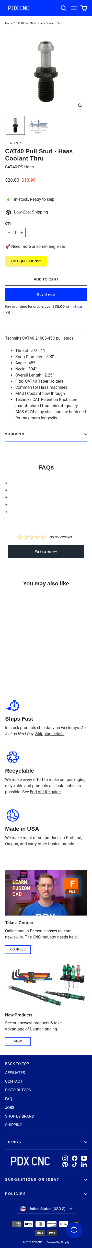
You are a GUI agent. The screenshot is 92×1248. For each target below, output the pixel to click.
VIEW (18, 1041)
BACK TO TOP (17, 1064)
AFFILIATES (15, 1072)
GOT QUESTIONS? (26, 261)
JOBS (9, 1107)
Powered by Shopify (58, 1242)
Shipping (15, 434)
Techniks (15, 143)
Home (9, 23)
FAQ (8, 1099)
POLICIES (15, 1194)
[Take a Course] (46, 893)
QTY (8, 223)
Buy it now (46, 294)
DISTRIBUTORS (18, 1090)
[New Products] (46, 985)
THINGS (13, 1142)
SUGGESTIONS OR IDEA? (32, 1180)
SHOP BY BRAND (19, 1116)
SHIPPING (13, 1125)
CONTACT (13, 1081)
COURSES (18, 949)
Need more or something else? (38, 246)
